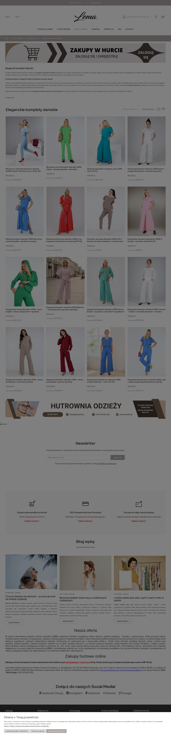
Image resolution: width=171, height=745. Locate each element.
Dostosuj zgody (37, 731)
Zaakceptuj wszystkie (56, 731)
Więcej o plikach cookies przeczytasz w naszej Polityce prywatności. (26, 726)
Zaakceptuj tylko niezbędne (17, 731)
